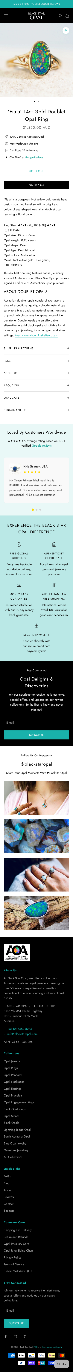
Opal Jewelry (12, 1061)
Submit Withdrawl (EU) (18, 1271)
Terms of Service (14, 1264)
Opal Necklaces (14, 1082)
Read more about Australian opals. (36, 335)
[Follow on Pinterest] (25, 1336)
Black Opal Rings (14, 1109)
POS (35, 1346)
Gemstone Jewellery (16, 1150)
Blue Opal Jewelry (15, 1143)
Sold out (36, 171)
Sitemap (9, 1210)
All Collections (13, 1157)
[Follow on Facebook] (5, 1336)
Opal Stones (11, 1116)
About (7, 1190)
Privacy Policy (12, 1257)
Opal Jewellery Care (16, 1244)
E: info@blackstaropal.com (20, 1034)
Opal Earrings (12, 1088)
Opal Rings (11, 1068)
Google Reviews (34, 157)
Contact (8, 1204)
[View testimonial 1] (33, 510)
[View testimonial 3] (40, 510)
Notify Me (36, 185)
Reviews (9, 1197)
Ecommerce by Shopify (52, 1346)
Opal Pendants (13, 1075)
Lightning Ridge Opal (17, 1130)
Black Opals (11, 1123)
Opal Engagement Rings (19, 1102)
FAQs (7, 1176)
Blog (7, 1183)
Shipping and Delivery (18, 1230)
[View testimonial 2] (36, 510)
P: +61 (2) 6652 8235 (18, 1029)
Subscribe (36, 735)
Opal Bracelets (13, 1095)
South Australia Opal (17, 1136)
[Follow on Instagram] (15, 1336)
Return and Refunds (16, 1237)
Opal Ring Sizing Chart (18, 1250)
